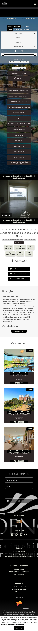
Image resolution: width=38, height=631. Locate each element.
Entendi (19, 628)
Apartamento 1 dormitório (19, 90)
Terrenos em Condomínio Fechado (19, 163)
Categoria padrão (19, 129)
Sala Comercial (19, 157)
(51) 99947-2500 (29, 18)
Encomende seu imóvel (19, 589)
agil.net (25, 608)
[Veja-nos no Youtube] (25, 534)
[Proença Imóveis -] (19, 521)
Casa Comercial (19, 113)
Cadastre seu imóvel (19, 587)
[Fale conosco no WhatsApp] (16, 534)
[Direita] (36, 199)
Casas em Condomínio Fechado (19, 124)
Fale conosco (19, 592)
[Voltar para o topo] (4, 613)
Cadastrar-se (19, 515)
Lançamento (19, 141)
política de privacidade (7, 624)
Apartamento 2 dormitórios (19, 96)
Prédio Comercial (19, 152)
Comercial (19, 135)
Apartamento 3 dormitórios (19, 101)
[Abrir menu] (35, 3)
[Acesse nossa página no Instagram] (21, 534)
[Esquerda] (2, 199)
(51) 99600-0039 (10, 18)
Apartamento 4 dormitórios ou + (19, 107)
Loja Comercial (19, 146)
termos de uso (20, 624)
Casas (19, 118)
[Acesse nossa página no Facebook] (12, 534)
